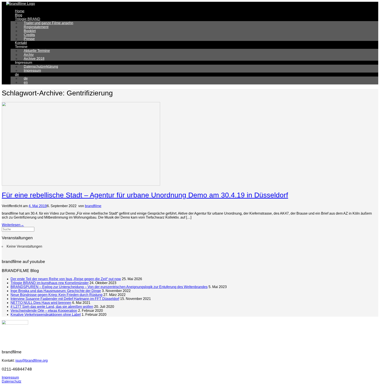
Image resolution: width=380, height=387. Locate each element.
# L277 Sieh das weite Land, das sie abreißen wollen (52, 307)
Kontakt (21, 43)
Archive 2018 (34, 58)
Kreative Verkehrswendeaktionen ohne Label (46, 314)
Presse (29, 39)
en (26, 82)
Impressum (32, 70)
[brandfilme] (20, 3)
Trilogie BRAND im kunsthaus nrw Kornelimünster (50, 283)
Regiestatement (36, 27)
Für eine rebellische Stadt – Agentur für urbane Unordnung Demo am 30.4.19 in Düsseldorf (145, 195)
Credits (29, 35)
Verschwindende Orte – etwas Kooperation (44, 310)
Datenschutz (11, 381)
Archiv (29, 55)
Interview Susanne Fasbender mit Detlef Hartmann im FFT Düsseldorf (65, 299)
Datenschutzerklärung (41, 66)
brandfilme (93, 206)
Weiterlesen (13, 225)
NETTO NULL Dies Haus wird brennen (41, 303)
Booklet (30, 31)
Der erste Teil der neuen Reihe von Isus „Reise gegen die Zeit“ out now (66, 279)
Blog (18, 15)
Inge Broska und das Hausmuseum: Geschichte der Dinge (56, 291)
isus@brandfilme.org (31, 360)
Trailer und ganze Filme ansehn (48, 23)
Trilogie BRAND (27, 19)
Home (19, 11)
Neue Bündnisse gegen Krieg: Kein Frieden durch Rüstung (56, 295)
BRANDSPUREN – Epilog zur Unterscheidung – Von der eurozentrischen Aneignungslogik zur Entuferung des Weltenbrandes (109, 287)
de (17, 74)
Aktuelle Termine (37, 51)
